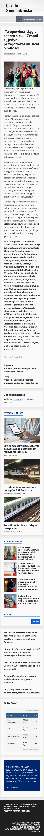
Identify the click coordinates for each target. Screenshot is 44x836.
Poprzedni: (20, 368)
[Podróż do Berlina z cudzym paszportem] (22, 509)
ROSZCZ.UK (35, 831)
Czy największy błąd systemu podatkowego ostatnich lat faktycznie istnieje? (21, 448)
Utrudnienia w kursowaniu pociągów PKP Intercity (20, 488)
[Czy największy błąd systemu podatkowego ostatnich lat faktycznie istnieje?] (22, 430)
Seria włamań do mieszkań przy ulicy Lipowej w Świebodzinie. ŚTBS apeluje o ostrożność (10, 585)
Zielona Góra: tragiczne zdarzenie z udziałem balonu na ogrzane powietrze (10, 601)
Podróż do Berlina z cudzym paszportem (20, 527)
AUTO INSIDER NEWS (13, 829)
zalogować (17, 399)
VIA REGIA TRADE (31, 829)
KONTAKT (36, 823)
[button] (3, 19)
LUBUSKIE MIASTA (24, 825)
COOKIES (25, 811)
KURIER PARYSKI (33, 827)
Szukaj (7, 614)
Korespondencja (32, 19)
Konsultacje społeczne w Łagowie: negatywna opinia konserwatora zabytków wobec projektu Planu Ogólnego (10, 553)
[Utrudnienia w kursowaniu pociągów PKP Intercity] (22, 471)
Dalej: (21, 379)
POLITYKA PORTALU (12, 811)
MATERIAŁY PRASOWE (21, 823)
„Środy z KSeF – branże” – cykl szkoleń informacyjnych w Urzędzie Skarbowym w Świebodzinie (10, 569)
